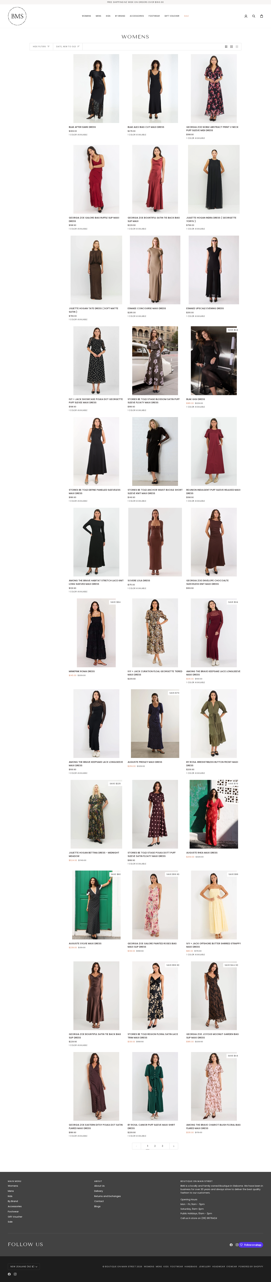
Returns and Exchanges (107, 1196)
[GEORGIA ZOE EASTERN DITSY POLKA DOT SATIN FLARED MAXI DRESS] (96, 1086)
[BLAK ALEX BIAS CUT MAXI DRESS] (155, 88)
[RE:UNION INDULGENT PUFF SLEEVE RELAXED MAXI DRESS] (213, 451)
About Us (99, 1185)
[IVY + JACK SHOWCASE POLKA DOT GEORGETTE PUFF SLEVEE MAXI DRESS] (96, 360)
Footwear (13, 1211)
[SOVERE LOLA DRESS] (155, 542)
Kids (10, 1196)
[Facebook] (231, 1244)
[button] (86, 16)
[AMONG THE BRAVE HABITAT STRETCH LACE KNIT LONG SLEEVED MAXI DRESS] (96, 542)
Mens (11, 1191)
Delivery (98, 1191)
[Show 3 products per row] (231, 46)
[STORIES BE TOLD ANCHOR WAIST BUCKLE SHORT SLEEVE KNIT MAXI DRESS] (155, 451)
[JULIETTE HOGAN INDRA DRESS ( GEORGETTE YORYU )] (213, 179)
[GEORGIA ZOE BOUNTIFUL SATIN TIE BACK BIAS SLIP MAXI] (155, 179)
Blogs (97, 1206)
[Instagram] (237, 1244)
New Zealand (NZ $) (22, 1266)
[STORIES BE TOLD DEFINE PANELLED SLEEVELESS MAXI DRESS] (96, 451)
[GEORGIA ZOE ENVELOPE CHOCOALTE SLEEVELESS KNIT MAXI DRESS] (213, 542)
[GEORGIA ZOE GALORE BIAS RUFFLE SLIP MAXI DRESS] (96, 179)
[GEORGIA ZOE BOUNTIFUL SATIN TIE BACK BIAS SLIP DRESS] (96, 995)
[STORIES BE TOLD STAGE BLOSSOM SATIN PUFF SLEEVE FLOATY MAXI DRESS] (155, 360)
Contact (99, 1201)
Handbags (191, 1266)
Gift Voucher (15, 1216)
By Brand (13, 1201)
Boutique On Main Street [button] (197, 1181)
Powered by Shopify (251, 1266)
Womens (13, 1185)
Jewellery (205, 1266)
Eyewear (232, 1266)
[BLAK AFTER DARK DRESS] (96, 88)
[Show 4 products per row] (237, 46)
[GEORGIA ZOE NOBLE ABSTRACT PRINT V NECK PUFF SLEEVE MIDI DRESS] (213, 88)
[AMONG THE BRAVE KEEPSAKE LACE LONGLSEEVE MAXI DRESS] (96, 723)
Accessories (15, 1206)
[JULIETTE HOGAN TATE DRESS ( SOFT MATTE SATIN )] (96, 270)
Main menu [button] (14, 1181)
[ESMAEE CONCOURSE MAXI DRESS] (155, 270)
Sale (10, 1221)
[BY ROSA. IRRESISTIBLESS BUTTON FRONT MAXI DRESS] (213, 723)
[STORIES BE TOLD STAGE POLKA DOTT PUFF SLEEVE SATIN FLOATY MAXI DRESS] (155, 814)
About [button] (98, 1181)
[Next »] (173, 1146)
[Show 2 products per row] (226, 46)
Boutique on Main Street (120, 1266)
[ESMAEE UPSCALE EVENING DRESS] (213, 270)
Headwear (218, 1266)
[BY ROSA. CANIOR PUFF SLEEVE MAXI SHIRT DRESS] (155, 1086)
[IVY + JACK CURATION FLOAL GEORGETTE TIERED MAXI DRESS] (155, 632)
